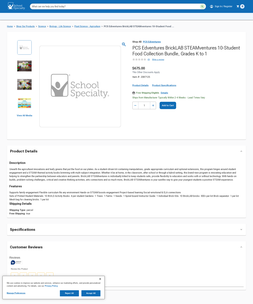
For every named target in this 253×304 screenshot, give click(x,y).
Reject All (69, 293)
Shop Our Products (25, 26)
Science (42, 26)
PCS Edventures (152, 41)
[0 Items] (237, 6)
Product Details (140, 85)
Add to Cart (168, 105)
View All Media (24, 115)
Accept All (91, 293)
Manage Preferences (16, 293)
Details (164, 93)
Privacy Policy (51, 286)
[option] (24, 49)
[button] (221, 6)
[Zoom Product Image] (124, 44)
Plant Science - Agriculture (87, 26)
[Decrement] (135, 105)
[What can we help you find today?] (202, 6)
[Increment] (153, 105)
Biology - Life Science (60, 26)
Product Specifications (164, 85)
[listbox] (24, 77)
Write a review (158, 59)
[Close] (100, 279)
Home (10, 26)
